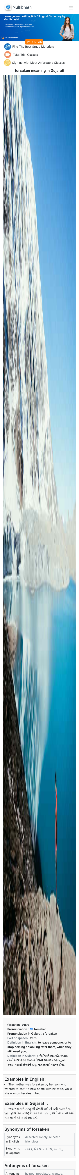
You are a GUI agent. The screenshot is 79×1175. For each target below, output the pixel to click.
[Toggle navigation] (71, 7)
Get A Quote (34, 42)
